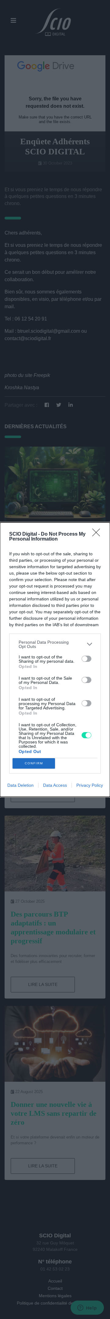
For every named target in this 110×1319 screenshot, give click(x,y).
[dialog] (55, 659)
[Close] (98, 534)
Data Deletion (20, 785)
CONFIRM (34, 763)
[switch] (86, 659)
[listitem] (55, 644)
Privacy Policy (89, 785)
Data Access (55, 785)
